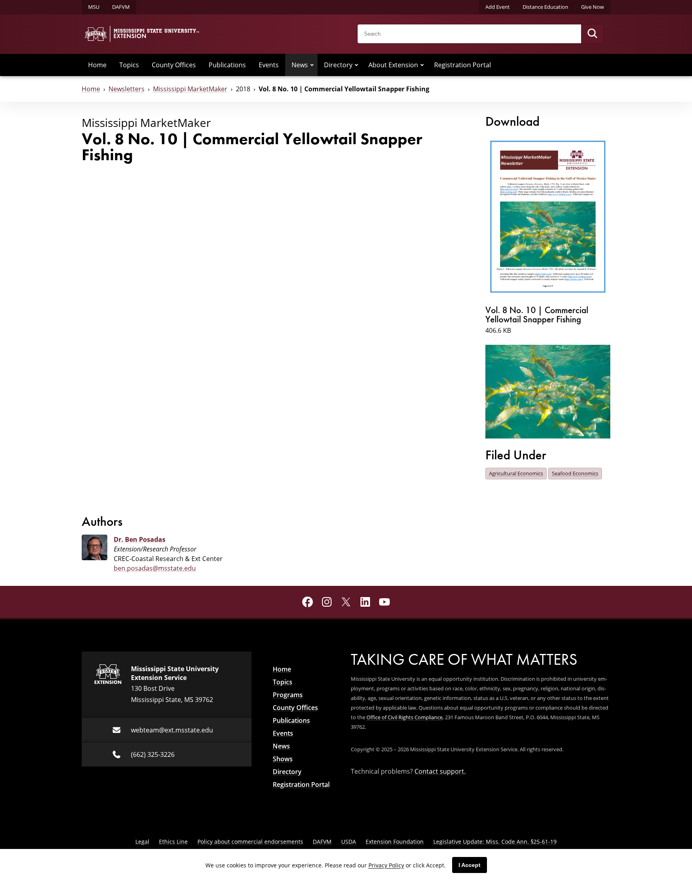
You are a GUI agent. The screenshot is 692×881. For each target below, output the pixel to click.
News (300, 64)
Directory (338, 64)
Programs (288, 694)
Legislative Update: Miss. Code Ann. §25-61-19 (495, 841)
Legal (142, 841)
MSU (93, 7)
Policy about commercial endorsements (250, 841)
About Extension (393, 64)
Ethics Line (173, 841)
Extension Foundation (395, 841)
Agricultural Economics (516, 473)
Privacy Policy (386, 865)
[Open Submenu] (312, 64)
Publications (227, 64)
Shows (283, 758)
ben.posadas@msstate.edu (155, 568)
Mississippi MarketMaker (190, 88)
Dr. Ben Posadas (139, 539)
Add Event (497, 7)
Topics (129, 64)
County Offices (174, 64)
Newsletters (127, 88)
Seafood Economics (575, 473)
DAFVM (121, 7)
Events (269, 64)
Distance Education (545, 7)
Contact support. (440, 771)
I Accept (470, 865)
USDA (348, 841)
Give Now (592, 7)
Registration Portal (462, 64)
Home (97, 64)
